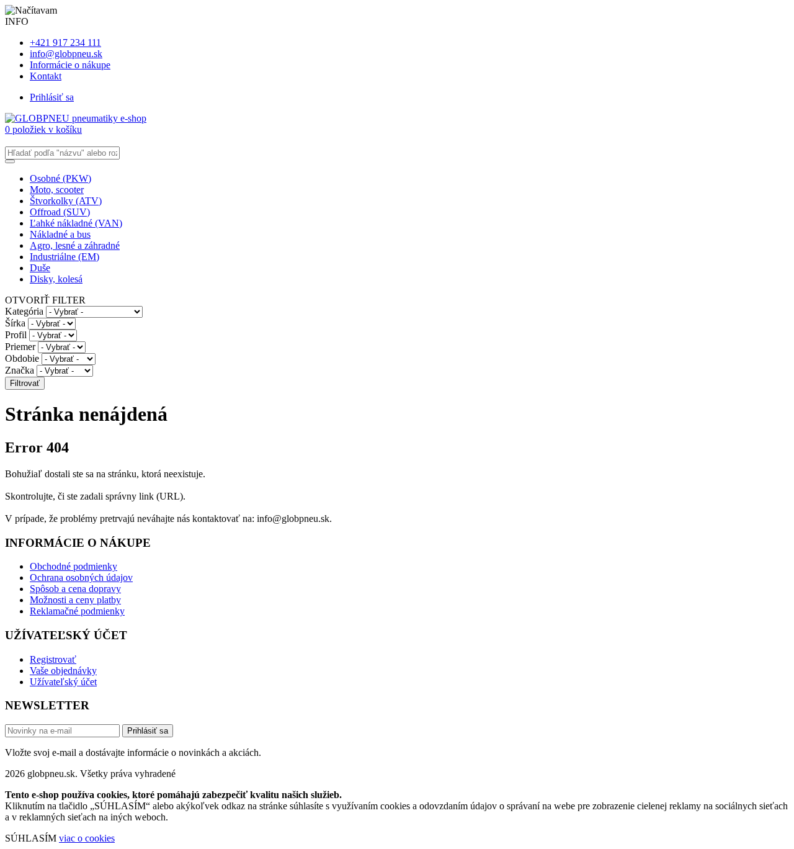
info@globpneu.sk (66, 53)
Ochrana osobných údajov (81, 577)
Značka (19, 370)
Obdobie (22, 358)
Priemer (20, 346)
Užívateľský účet (63, 681)
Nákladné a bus (60, 234)
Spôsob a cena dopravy (75, 588)
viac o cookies (87, 838)
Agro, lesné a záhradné (75, 245)
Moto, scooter (57, 189)
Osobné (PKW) (60, 178)
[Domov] (75, 118)
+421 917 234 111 (65, 42)
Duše (40, 268)
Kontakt (45, 76)
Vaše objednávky (63, 670)
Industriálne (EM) (64, 256)
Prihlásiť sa (52, 97)
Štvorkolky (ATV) (66, 200)
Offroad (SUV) (60, 212)
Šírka (15, 323)
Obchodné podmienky (73, 566)
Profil (16, 335)
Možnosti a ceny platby (75, 600)
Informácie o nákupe (70, 65)
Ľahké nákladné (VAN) (76, 223)
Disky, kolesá (56, 279)
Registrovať (53, 659)
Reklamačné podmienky (77, 611)
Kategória (24, 311)
